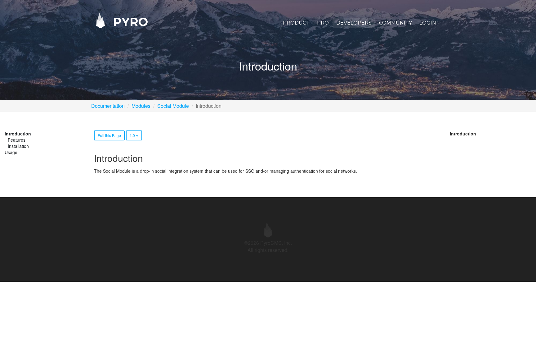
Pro (323, 23)
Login (427, 23)
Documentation (108, 105)
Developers (354, 23)
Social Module (173, 105)
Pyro (128, 21)
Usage (11, 152)
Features (16, 140)
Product (296, 23)
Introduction (18, 133)
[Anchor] (147, 158)
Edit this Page (109, 135)
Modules (141, 105)
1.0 (133, 135)
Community (395, 23)
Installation (18, 146)
